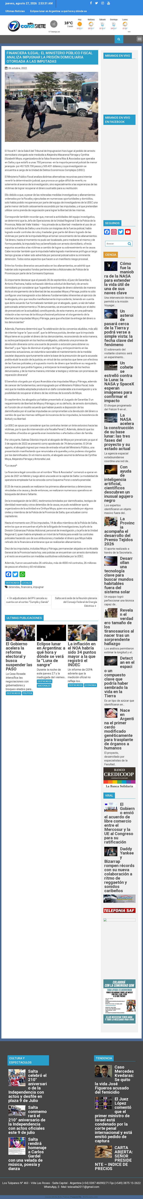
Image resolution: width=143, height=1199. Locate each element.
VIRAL (109, 795)
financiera (26, 587)
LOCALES (26, 583)
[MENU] (139, 38)
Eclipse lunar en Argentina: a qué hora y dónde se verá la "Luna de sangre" (58, 12)
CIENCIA (110, 254)
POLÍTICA (27, 693)
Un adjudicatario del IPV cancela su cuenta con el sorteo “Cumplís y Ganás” (27, 600)
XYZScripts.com (90, 1197)
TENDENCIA (104, 1058)
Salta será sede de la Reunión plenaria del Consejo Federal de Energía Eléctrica (76, 602)
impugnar (38, 587)
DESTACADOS (12, 583)
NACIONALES (44, 686)
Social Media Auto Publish (57, 1197)
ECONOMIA (90, 685)
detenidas (14, 587)
